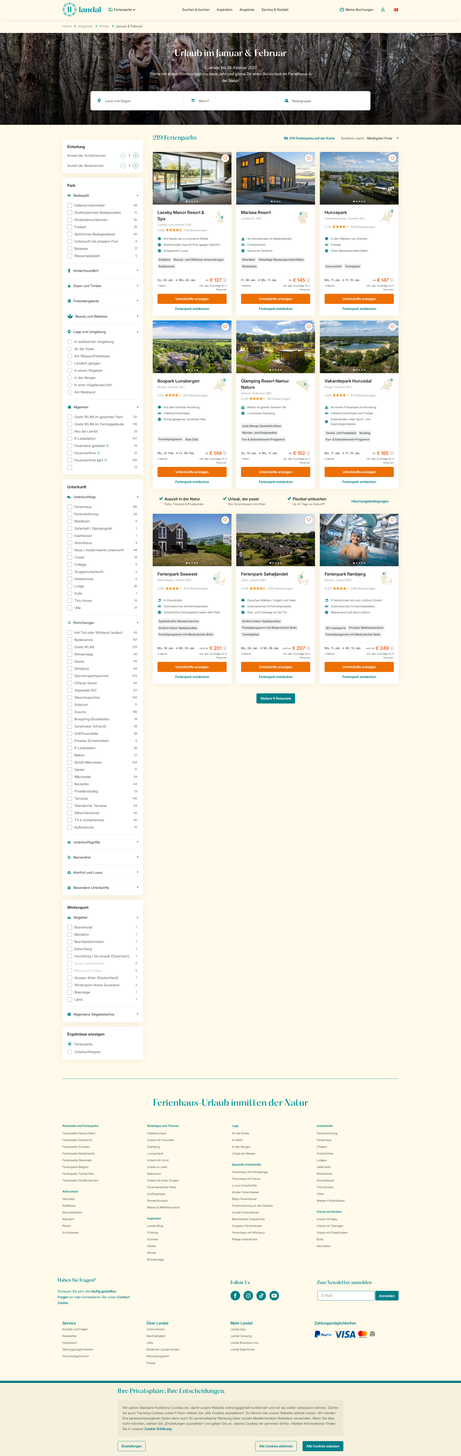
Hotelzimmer (325, 1153)
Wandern (68, 1219)
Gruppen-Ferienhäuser (247, 1226)
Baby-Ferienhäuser (244, 1199)
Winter (104, 26)
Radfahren (69, 1205)
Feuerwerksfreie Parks (161, 1187)
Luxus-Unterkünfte (244, 1185)
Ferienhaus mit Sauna (246, 1178)
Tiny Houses (325, 1187)
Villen (320, 1194)
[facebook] (235, 1299)
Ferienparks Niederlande (78, 1153)
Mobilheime (324, 1173)
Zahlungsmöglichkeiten (77, 1349)
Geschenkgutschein (75, 1356)
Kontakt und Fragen (75, 1329)
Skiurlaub (68, 1199)
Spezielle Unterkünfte (246, 1164)
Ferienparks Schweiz (76, 1146)
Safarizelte (324, 1167)
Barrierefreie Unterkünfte (248, 1219)
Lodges (322, 1160)
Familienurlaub (156, 1133)
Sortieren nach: (352, 138)
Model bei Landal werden (163, 1349)
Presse (150, 1363)
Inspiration (224, 9)
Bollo (320, 1239)
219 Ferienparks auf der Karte (312, 138)
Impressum (69, 1342)
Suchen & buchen (196, 9)
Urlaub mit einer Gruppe (163, 1180)
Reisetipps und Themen (163, 1126)
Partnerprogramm (157, 1356)
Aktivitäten (324, 1246)
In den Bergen (241, 1146)
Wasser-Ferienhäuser (331, 1200)
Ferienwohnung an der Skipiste (252, 1205)
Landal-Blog (155, 1226)
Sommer (152, 1239)
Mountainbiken (72, 1212)
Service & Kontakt (274, 9)
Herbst (151, 1246)
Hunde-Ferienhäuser (245, 1212)
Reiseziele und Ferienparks (80, 1126)
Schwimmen (70, 1232)
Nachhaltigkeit (155, 1336)
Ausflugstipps (156, 1194)
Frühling (152, 1232)
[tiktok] (261, 1299)
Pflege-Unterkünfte (244, 1239)
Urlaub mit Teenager (330, 1226)
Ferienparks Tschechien (78, 1173)
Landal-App (238, 1329)
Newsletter (69, 1336)
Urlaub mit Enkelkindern (332, 1232)
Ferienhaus (324, 1140)
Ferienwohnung (327, 1133)
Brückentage (155, 1259)
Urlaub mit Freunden (160, 1140)
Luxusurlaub (155, 1153)
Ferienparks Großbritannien (80, 1180)
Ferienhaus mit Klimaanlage (250, 1172)
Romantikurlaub (157, 1200)
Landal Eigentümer (242, 1349)
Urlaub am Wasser (243, 1153)
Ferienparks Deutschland (78, 1133)
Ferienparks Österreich (77, 1140)
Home (67, 26)
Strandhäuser (325, 1180)
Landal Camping (241, 1336)
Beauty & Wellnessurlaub (163, 1207)
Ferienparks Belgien (75, 1167)
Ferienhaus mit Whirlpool (248, 1232)
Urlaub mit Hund (158, 1160)
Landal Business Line (244, 1342)
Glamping (153, 1146)
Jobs (149, 1342)
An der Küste (240, 1133)
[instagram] (248, 1299)
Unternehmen (155, 1329)
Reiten (66, 1226)
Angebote (247, 9)
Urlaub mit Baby (327, 1219)
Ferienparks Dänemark (76, 1160)
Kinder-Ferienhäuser (245, 1192)
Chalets (322, 1146)
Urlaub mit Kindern (329, 1211)
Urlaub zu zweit (157, 1167)
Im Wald (237, 1140)
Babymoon (154, 1173)
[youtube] (274, 1299)
